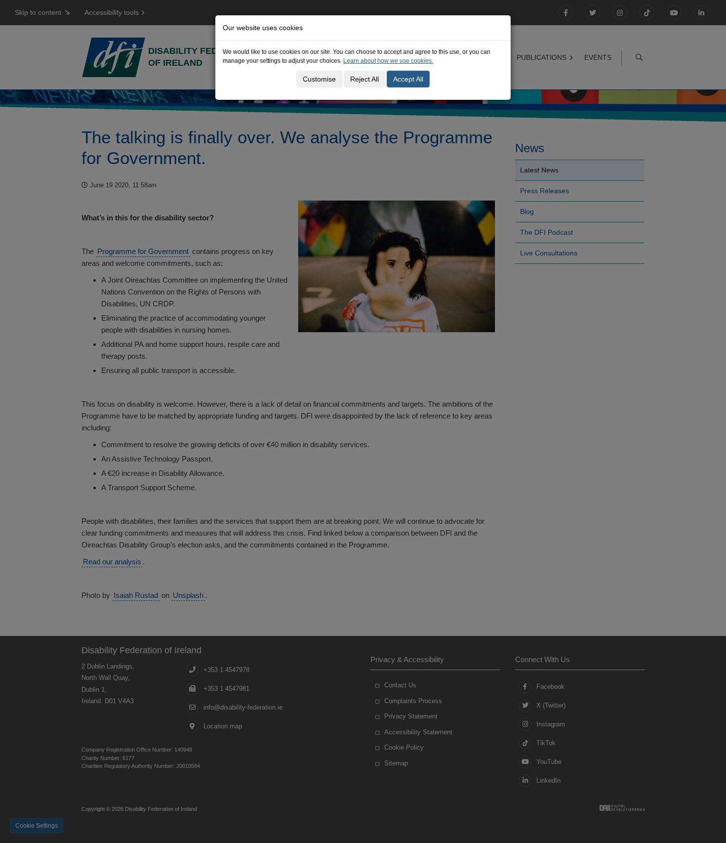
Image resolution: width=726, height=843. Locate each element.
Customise (319, 79)
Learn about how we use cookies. (388, 60)
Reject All (364, 79)
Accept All (408, 79)
